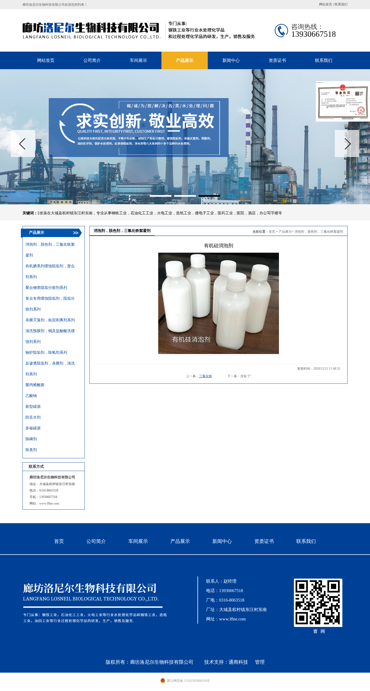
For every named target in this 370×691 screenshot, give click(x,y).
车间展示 (138, 541)
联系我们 (341, 4)
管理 (260, 662)
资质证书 (264, 541)
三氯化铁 (205, 376)
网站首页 (325, 4)
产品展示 (285, 231)
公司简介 (96, 541)
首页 (272, 231)
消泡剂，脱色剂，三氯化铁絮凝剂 (318, 231)
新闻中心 (222, 541)
